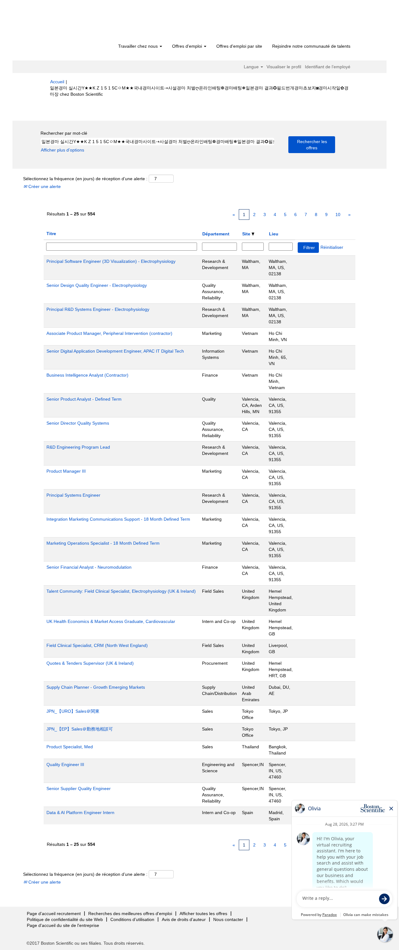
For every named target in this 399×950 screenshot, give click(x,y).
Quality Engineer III (65, 764)
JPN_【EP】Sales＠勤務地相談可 (79, 728)
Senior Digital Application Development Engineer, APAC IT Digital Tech (115, 351)
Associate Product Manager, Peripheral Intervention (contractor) (109, 333)
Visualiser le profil (284, 66)
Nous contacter (228, 919)
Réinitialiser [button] (331, 247)
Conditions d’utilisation (132, 919)
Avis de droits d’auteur (184, 919)
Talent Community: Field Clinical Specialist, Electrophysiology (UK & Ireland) (121, 591)
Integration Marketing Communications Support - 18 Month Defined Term (118, 519)
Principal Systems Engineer (73, 495)
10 (337, 214)
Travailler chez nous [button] (138, 46)
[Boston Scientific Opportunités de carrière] (85, 22)
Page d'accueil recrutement (54, 913)
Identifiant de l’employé (327, 66)
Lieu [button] (273, 233)
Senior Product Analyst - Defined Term (84, 399)
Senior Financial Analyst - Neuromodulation (89, 567)
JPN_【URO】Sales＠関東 (72, 711)
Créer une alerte (44, 186)
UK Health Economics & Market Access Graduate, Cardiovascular (110, 621)
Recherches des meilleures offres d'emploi (130, 913)
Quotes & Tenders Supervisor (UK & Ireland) (90, 663)
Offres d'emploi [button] (187, 46)
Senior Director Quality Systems (77, 423)
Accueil (57, 81)
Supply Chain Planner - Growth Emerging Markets (95, 687)
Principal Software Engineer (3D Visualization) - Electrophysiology (110, 261)
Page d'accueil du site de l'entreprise (63, 925)
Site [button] (247, 233)
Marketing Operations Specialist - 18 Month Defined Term (103, 543)
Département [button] (215, 233)
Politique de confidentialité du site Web (65, 919)
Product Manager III (66, 471)
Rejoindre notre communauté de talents (311, 46)
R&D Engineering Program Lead (78, 447)
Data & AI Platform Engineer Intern (80, 812)
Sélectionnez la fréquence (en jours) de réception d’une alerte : (85, 178)
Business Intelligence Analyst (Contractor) (87, 375)
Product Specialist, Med (69, 746)
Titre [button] (51, 233)
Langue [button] (252, 66)
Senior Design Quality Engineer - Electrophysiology (96, 285)
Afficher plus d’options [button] (62, 149)
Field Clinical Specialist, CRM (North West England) (97, 645)
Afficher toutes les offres (203, 913)
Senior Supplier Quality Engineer (78, 788)
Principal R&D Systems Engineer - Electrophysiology (97, 309)
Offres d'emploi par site (239, 46)
